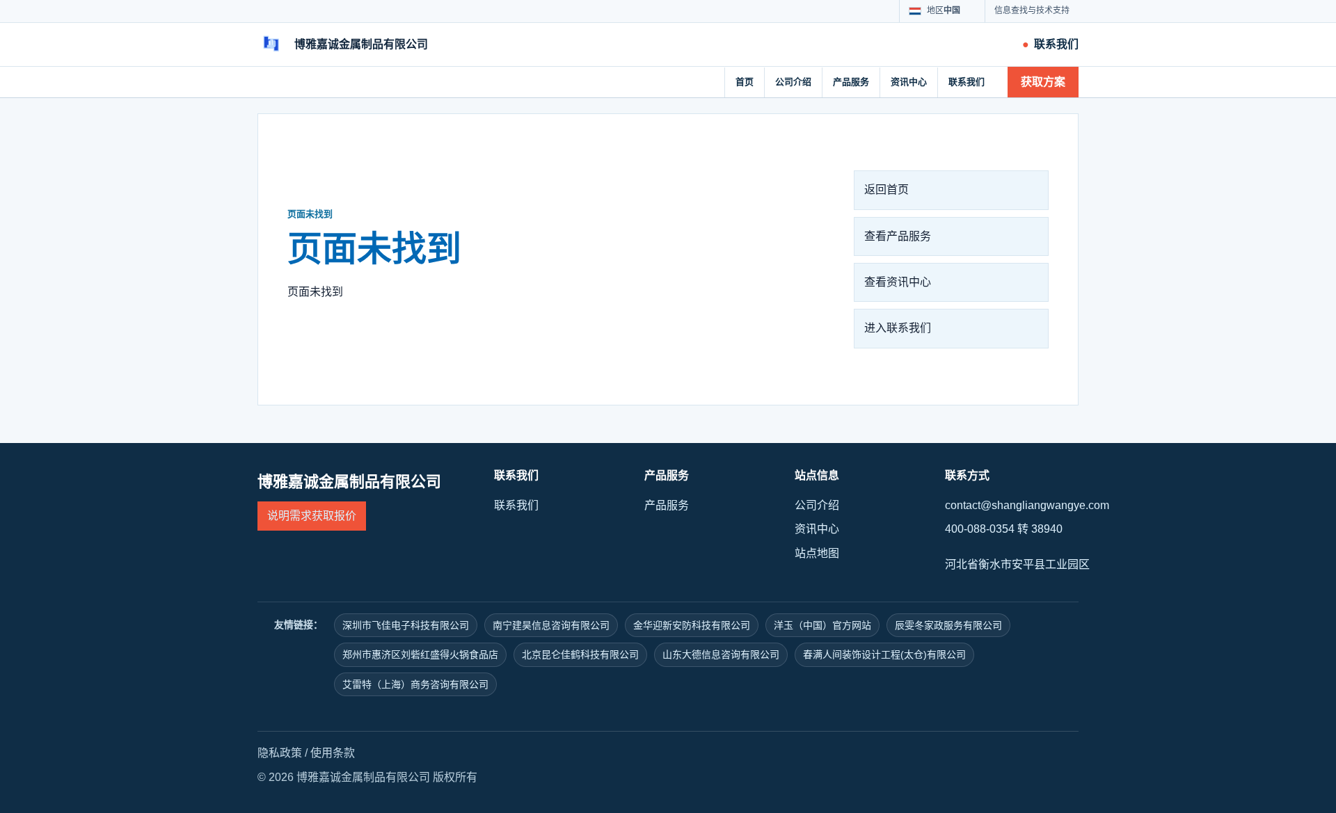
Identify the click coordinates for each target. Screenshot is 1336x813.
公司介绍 (793, 82)
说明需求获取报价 (311, 516)
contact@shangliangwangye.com (1027, 505)
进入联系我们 (897, 328)
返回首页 (886, 189)
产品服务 (851, 82)
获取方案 (1043, 82)
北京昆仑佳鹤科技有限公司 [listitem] (580, 654)
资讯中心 (909, 82)
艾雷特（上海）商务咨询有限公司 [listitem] (415, 684)
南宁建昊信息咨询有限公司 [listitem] (551, 625)
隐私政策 (279, 753)
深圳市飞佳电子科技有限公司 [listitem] (405, 625)
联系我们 (966, 82)
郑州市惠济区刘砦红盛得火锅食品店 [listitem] (420, 654)
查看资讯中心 (897, 282)
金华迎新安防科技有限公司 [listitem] (691, 625)
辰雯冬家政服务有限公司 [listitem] (948, 625)
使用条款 (332, 753)
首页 (744, 82)
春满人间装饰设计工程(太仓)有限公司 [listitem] (884, 654)
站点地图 (817, 553)
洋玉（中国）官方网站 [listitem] (822, 625)
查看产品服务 (897, 236)
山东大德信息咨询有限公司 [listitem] (720, 654)
